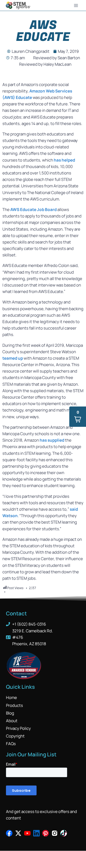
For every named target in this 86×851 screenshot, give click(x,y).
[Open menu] (75, 5)
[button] (77, 417)
